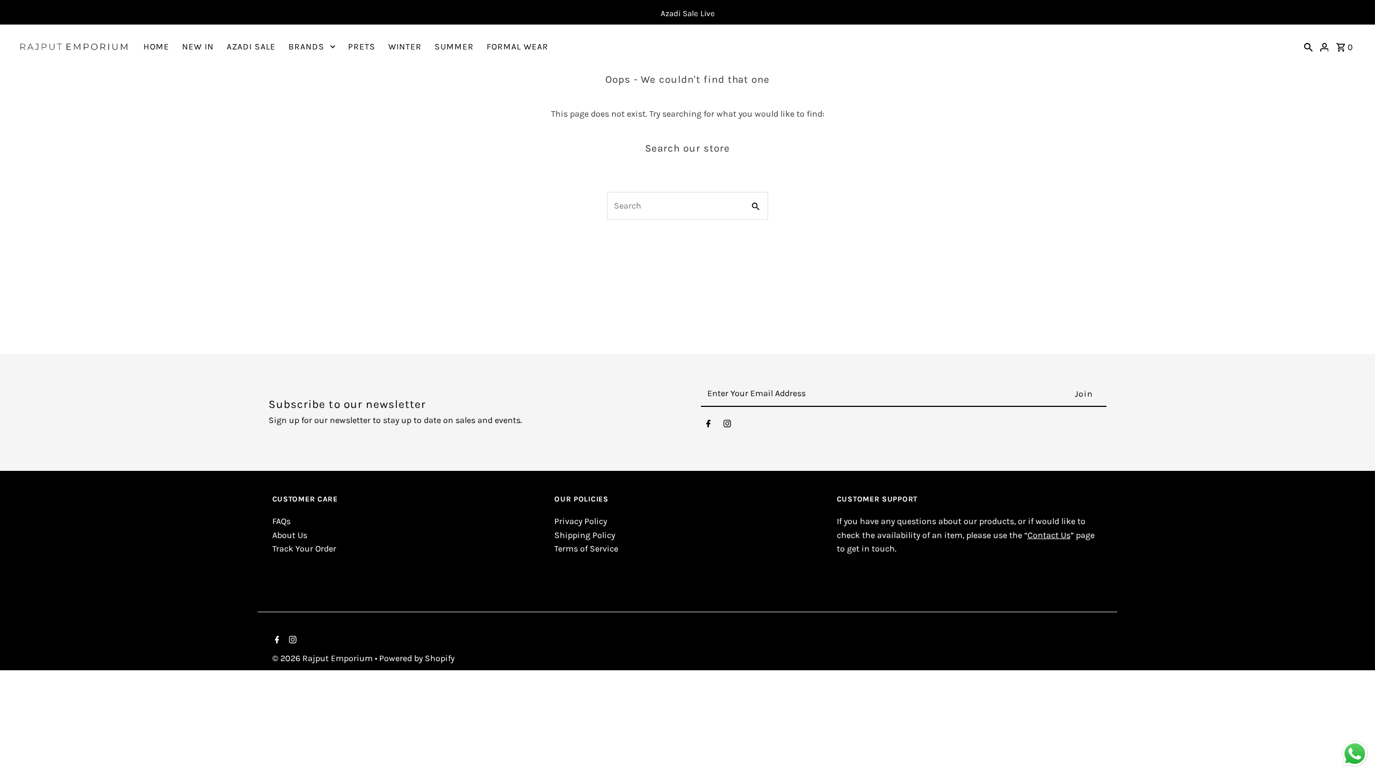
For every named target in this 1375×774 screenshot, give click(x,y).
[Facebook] (708, 426)
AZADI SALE (251, 46)
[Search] (1308, 47)
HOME (156, 46)
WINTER (405, 46)
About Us (289, 535)
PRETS (361, 46)
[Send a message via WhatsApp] (1355, 754)
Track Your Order (304, 548)
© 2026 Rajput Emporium (323, 658)
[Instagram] (727, 426)
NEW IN (198, 46)
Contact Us (1048, 535)
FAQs (281, 521)
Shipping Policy (584, 535)
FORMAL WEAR (517, 46)
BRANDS (306, 46)
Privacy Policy (580, 521)
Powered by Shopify (416, 658)
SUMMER (454, 46)
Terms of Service (586, 548)
